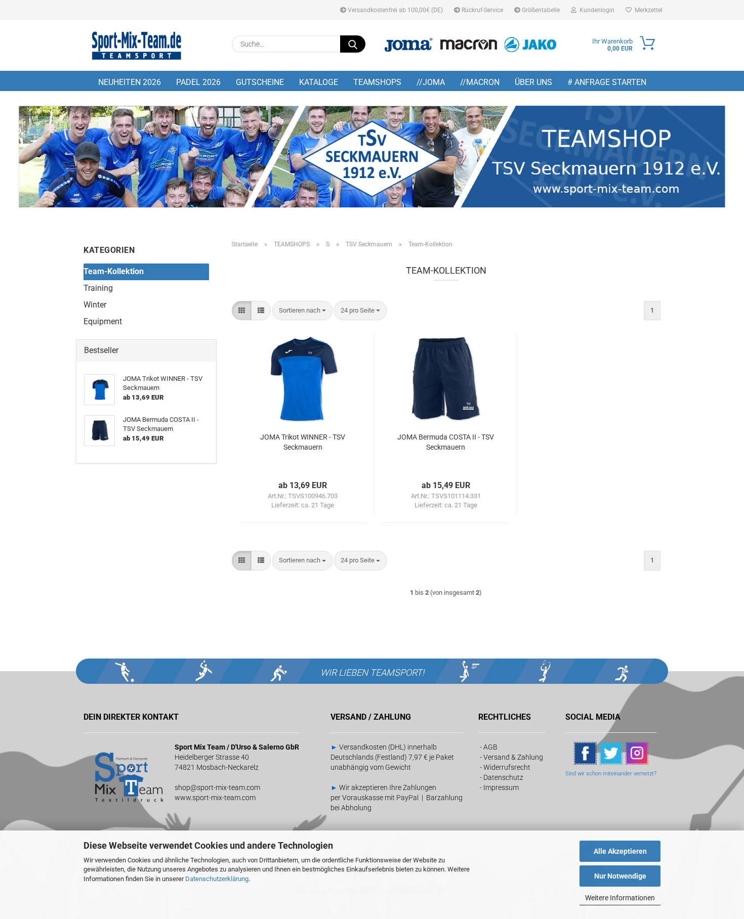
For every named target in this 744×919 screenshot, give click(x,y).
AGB (490, 747)
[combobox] (302, 311)
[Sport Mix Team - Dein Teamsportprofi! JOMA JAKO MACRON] (137, 45)
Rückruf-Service (481, 10)
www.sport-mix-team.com (215, 798)
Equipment (103, 321)
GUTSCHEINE (260, 82)
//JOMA (431, 82)
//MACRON (480, 82)
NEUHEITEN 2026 (129, 82)
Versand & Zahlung (513, 757)
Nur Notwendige (620, 876)
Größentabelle (540, 10)
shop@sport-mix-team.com (217, 787)
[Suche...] (352, 44)
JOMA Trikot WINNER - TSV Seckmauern (302, 442)
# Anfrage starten (606, 82)
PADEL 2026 (198, 82)
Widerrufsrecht (506, 767)
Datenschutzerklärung (217, 879)
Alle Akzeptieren (620, 851)
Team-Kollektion (114, 271)
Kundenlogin (595, 10)
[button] (242, 311)
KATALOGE (318, 82)
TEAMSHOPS (377, 82)
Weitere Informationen (620, 898)
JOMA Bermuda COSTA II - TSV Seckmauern (445, 442)
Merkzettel (647, 10)
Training (98, 288)
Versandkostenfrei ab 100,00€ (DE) (394, 10)
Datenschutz (503, 777)
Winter (95, 305)
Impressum (501, 787)
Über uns (533, 82)
